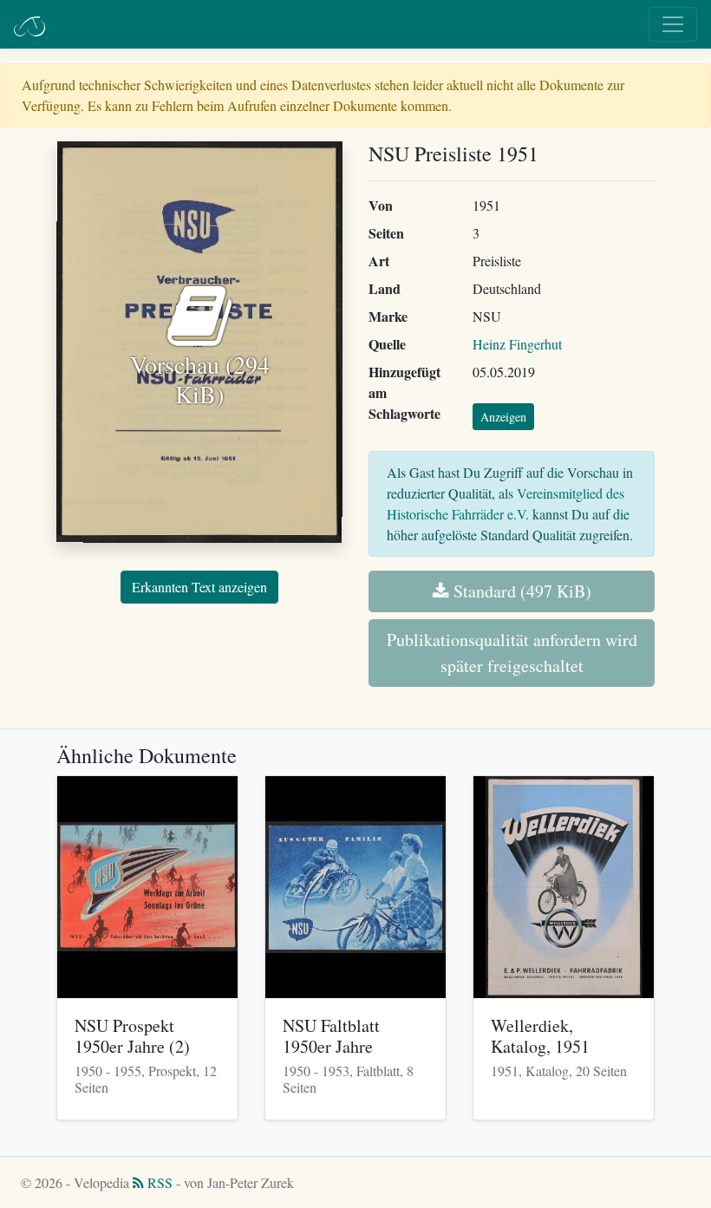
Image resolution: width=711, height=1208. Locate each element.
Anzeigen (503, 416)
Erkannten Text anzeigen (199, 587)
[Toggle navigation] (673, 24)
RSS (158, 1182)
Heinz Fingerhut (517, 344)
